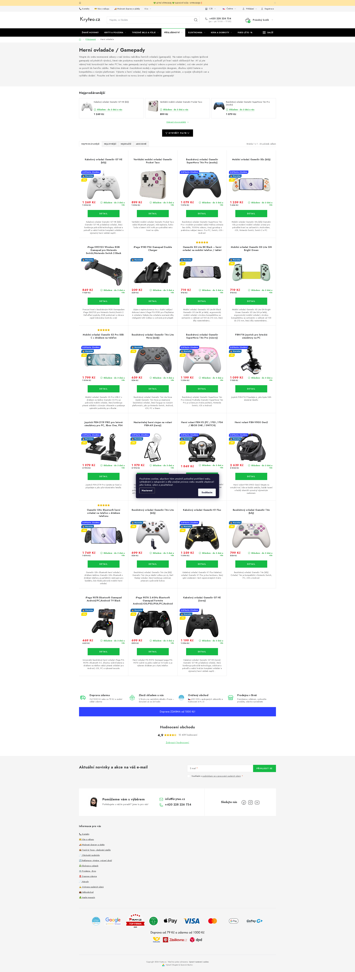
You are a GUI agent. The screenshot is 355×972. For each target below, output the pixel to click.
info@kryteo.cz (175, 799)
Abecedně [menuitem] (141, 144)
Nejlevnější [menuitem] (110, 144)
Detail (104, 213)
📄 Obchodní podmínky (89, 855)
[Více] (268, 32)
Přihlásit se (264, 768)
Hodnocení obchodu (177, 727)
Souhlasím (207, 492)
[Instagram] (250, 802)
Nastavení (147, 490)
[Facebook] (244, 802)
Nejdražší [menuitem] (126, 144)
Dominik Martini (187, 965)
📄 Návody (84, 881)
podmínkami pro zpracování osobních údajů (221, 776)
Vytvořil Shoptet (172, 965)
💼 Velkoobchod (86, 892)
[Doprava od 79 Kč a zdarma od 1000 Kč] (177, 939)
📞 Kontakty (84, 8)
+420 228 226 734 (220, 18)
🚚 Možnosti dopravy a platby (127, 8)
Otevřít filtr (177, 133)
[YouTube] (257, 802)
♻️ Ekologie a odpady (88, 865)
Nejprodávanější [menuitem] (90, 144)
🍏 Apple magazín (87, 897)
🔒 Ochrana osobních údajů (91, 886)
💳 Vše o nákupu (101, 8)
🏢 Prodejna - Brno (87, 871)
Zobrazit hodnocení (177, 742)
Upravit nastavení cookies (199, 962)
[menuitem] (90, 32)
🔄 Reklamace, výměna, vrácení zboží (95, 860)
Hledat (196, 20)
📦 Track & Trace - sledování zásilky (95, 850)
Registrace (269, 8)
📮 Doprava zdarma (88, 876)
